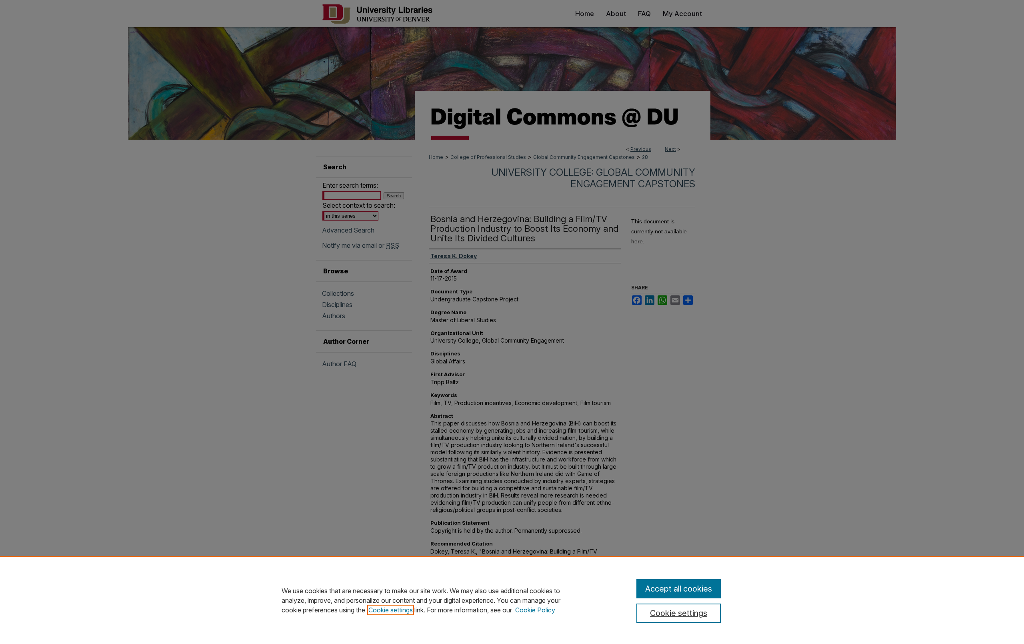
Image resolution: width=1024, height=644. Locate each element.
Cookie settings (390, 610)
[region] (512, 600)
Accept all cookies (678, 589)
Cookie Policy (535, 610)
